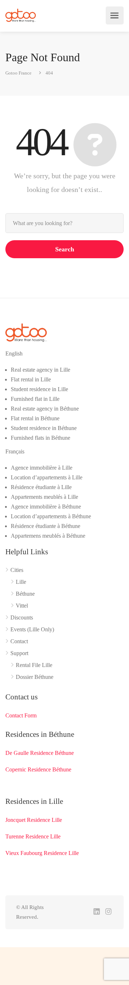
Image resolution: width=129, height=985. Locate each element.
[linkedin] (96, 912)
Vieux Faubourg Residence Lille (42, 853)
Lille (21, 582)
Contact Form (21, 715)
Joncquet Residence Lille (33, 820)
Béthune (25, 594)
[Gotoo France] (20, 15)
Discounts (21, 617)
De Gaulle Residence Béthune (39, 753)
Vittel (22, 606)
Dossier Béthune (34, 677)
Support (19, 653)
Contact (19, 641)
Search (64, 249)
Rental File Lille (34, 665)
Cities (16, 570)
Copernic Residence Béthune (38, 769)
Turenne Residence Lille (33, 836)
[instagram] (108, 912)
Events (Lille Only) (32, 629)
